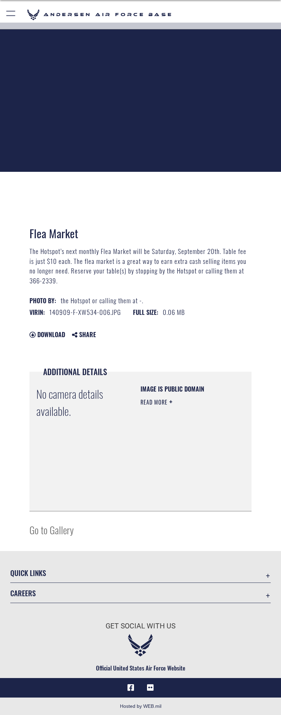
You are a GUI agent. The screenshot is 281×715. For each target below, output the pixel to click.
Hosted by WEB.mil (140, 706)
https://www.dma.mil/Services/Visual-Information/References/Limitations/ (182, 488)
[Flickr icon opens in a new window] (150, 687)
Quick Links (28, 572)
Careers (23, 593)
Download (50, 334)
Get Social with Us (140, 626)
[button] (11, 14)
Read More (154, 402)
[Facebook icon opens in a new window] (131, 687)
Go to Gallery (51, 529)
